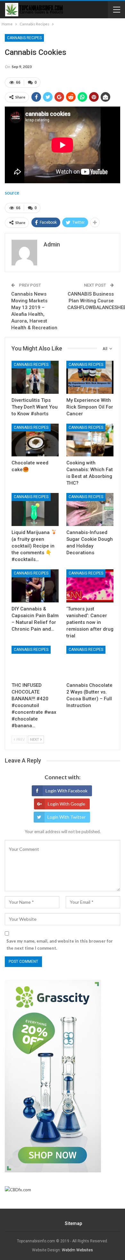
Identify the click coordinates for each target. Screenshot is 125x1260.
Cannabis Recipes (24, 38)
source (12, 192)
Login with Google (66, 804)
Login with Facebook (67, 790)
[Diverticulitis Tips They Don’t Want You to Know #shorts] (35, 377)
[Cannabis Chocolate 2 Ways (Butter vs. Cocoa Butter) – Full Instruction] (89, 662)
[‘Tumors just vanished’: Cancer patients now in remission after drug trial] (89, 585)
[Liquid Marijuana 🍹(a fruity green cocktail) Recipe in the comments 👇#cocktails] (35, 509)
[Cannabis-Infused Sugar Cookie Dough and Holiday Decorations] (89, 509)
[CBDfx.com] (18, 1190)
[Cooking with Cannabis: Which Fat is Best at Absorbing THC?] (89, 440)
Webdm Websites (77, 1250)
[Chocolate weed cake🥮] (35, 440)
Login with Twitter (66, 817)
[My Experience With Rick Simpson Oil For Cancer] (89, 377)
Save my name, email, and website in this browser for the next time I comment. (59, 944)
